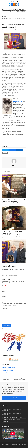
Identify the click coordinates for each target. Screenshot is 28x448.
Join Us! (13, 398)
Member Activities (7, 31)
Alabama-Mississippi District (8, 367)
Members (13, 31)
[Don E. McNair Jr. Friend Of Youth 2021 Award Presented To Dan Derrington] (14, 186)
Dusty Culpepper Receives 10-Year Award (19, 378)
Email (3, 291)
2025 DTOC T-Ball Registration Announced (13, 417)
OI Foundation (5, 369)
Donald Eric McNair (17, 101)
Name (4, 285)
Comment (5, 308)
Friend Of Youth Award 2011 (6, 378)
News (6, 18)
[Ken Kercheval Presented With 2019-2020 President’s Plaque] (14, 218)
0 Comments (21, 31)
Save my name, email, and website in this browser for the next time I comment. (14, 304)
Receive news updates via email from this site (14, 329)
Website (4, 296)
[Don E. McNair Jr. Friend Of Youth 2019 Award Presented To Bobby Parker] (14, 251)
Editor (16, 29)
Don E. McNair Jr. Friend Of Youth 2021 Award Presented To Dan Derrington (13, 200)
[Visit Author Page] (14, 161)
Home (3, 18)
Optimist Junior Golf (6, 372)
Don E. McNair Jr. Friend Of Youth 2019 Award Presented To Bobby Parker (13, 265)
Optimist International (7, 370)
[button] (25, 10)
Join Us (19, 2)
